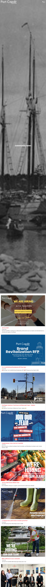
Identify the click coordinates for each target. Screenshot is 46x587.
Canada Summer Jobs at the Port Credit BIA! (12, 443)
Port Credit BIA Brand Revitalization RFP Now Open (14, 367)
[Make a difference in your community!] (23, 541)
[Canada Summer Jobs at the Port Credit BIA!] (23, 426)
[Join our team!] (23, 310)
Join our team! (5, 327)
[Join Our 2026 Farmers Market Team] (23, 465)
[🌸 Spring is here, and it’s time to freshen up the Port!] (23, 503)
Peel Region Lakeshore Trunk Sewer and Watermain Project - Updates (18, 405)
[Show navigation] (44, 2)
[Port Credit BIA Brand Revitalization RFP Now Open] (23, 350)
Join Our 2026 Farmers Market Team (10, 482)
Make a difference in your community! (11, 558)
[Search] (42, 1)
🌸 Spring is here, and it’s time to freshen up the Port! (14, 520)
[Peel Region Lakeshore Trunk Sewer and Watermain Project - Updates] (23, 388)
